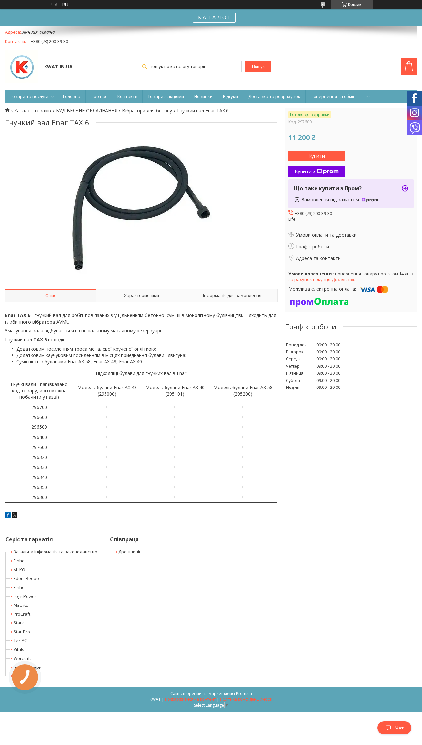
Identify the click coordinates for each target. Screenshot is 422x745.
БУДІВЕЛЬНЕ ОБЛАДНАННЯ (86, 111)
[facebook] (8, 516)
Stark (19, 623)
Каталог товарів (32, 111)
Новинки (203, 96)
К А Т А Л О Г (214, 17)
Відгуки (230, 96)
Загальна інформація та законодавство (55, 552)
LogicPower (25, 596)
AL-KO (19, 570)
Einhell (20, 561)
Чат (399, 727)
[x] (14, 516)
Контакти (127, 96)
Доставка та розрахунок (274, 96)
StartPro (22, 632)
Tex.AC (20, 640)
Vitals (19, 649)
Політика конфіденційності (246, 699)
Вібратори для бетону (147, 111)
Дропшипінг (130, 552)
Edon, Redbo (26, 578)
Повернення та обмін (333, 96)
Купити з (305, 171)
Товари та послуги (29, 96)
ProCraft (22, 614)
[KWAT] (21, 67)
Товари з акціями (166, 96)
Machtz (21, 605)
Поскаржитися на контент (190, 699)
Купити (316, 155)
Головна (71, 96)
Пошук (258, 66)
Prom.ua (244, 693)
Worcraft (22, 658)
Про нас (99, 96)
